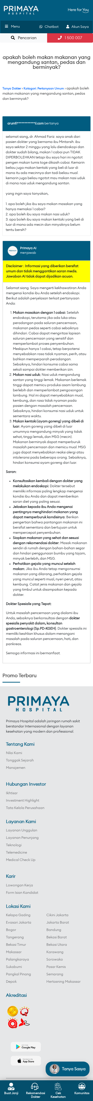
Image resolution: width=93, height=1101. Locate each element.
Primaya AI (28, 248)
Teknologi (14, 845)
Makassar (14, 952)
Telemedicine (16, 852)
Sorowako (54, 959)
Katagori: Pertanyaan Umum (44, 88)
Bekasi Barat (56, 937)
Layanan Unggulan (21, 830)
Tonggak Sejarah (20, 760)
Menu (15, 26)
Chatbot (50, 27)
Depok (11, 981)
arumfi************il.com (25, 123)
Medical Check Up (20, 860)
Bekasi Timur (16, 944)
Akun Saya (79, 27)
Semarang (54, 974)
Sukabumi (14, 967)
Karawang (54, 952)
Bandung (53, 930)
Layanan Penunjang (22, 838)
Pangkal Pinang (18, 974)
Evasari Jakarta (18, 922)
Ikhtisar (12, 793)
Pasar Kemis (56, 967)
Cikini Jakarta (57, 915)
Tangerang (15, 937)
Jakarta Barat (57, 922)
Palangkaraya (17, 959)
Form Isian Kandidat (22, 893)
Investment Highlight (22, 800)
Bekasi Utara (56, 944)
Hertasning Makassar (63, 981)
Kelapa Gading (18, 915)
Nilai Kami (14, 753)
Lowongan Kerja (19, 885)
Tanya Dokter (11, 88)
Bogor (11, 930)
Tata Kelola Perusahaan (25, 808)
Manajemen (15, 768)
